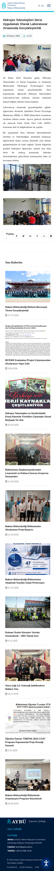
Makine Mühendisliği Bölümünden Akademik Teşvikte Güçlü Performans (25, 581)
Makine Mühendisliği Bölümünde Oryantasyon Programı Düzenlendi (23, 797)
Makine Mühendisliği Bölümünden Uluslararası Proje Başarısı (23, 528)
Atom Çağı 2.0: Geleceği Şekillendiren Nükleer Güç (25, 687)
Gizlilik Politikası (26, 867)
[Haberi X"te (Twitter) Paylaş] (23, 236)
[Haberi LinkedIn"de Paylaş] (30, 236)
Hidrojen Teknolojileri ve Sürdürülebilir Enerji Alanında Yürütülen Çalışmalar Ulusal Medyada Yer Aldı (28, 416)
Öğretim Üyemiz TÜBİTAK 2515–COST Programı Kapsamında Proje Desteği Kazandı (25, 742)
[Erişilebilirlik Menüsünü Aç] (46, 863)
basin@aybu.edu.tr (24, 846)
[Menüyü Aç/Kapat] (49, 5)
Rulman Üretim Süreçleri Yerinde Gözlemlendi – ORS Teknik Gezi (22, 634)
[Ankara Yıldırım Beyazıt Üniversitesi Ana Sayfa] (4, 6)
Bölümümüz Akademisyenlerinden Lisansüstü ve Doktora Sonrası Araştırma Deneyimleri (26, 473)
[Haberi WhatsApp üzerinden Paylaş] (44, 236)
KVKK (37, 867)
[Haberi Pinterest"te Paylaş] (37, 236)
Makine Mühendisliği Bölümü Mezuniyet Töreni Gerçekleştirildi (26, 309)
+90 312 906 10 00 (23, 850)
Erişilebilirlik (12, 867)
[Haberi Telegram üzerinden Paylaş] (51, 236)
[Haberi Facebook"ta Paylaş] (16, 236)
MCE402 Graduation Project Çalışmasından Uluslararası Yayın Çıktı (28, 362)
